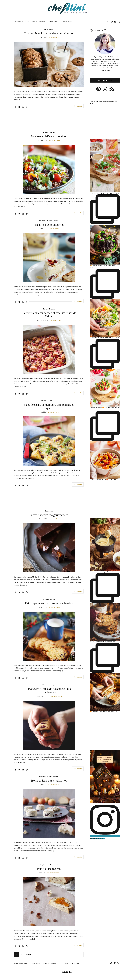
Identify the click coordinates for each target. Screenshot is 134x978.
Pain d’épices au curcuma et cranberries (49, 603)
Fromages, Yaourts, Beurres (48, 221)
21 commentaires (53, 784)
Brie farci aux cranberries (49, 224)
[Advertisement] (49, 121)
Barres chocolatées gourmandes (49, 515)
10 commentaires (54, 140)
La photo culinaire (53, 22)
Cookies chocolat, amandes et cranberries (49, 33)
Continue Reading (78, 106)
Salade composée (49, 132)
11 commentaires (53, 228)
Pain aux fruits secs (49, 869)
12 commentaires (53, 412)
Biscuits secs (48, 29)
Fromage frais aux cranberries (49, 780)
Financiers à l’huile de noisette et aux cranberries (49, 690)
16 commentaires (56, 696)
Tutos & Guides (30, 22)
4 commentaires (54, 37)
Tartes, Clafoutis (49, 309)
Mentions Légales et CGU (51, 963)
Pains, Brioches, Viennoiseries (49, 865)
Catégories (17, 22)
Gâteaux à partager (49, 599)
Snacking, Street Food (49, 401)
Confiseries (49, 511)
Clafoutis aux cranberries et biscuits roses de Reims (49, 314)
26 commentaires (53, 873)
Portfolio (42, 22)
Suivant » (29, 954)
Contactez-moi (67, 22)
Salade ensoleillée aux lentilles (49, 136)
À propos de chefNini (21, 963)
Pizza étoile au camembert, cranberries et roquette (49, 406)
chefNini (67, 971)
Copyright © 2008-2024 (71, 963)
